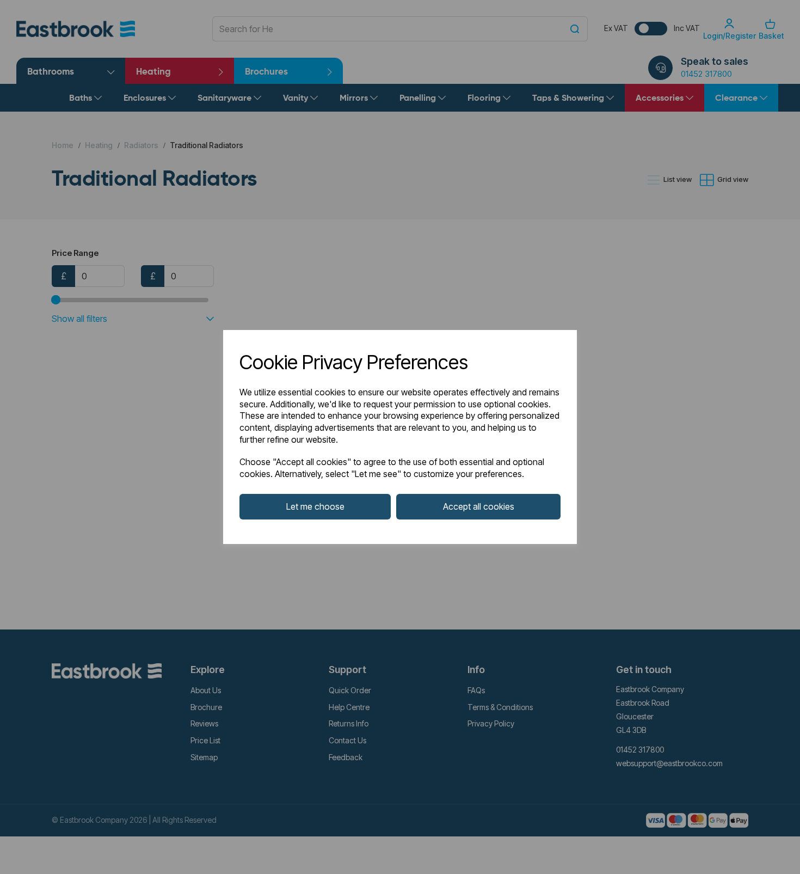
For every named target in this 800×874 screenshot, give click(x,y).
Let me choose (315, 506)
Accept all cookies (478, 506)
